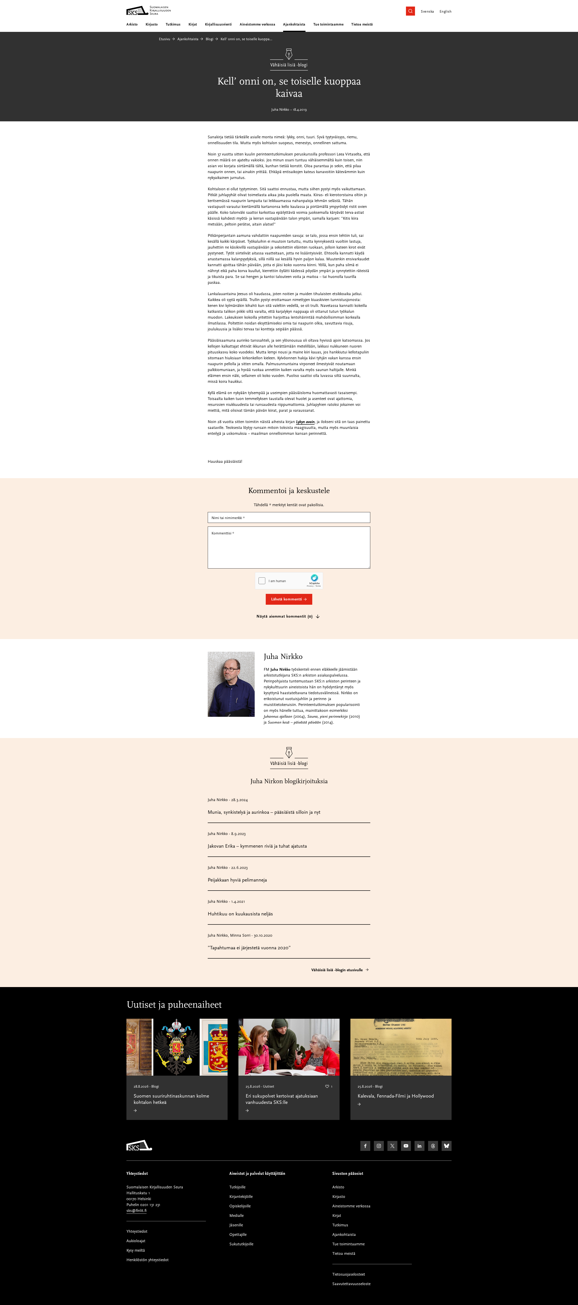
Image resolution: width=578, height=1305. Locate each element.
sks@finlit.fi (136, 1210)
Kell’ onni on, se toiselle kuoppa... (246, 39)
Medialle (236, 1215)
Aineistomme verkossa (257, 24)
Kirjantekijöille (241, 1196)
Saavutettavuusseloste (351, 1283)
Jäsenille (236, 1225)
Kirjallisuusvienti (218, 24)
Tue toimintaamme (328, 24)
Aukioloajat (135, 1241)
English (446, 11)
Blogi (209, 39)
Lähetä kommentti (286, 599)
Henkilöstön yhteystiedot (147, 1260)
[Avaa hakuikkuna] (410, 11)
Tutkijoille (237, 1187)
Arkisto (132, 24)
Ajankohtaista (294, 24)
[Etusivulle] (139, 1149)
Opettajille (238, 1234)
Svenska (427, 11)
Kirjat (193, 24)
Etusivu (164, 39)
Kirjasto (152, 24)
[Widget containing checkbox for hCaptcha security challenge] (289, 580)
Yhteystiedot (136, 1231)
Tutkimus (173, 24)
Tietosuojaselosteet (348, 1274)
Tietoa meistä (362, 24)
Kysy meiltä (135, 1250)
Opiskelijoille (240, 1206)
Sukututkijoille (241, 1244)
